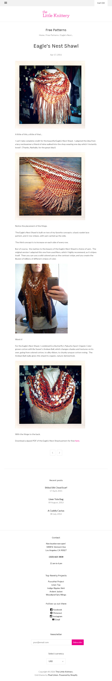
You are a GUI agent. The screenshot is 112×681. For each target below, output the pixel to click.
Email (57, 619)
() (101, 3)
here (77, 440)
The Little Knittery (64, 671)
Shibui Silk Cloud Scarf (56, 487)
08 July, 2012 (56, 514)
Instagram (57, 616)
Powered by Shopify (68, 675)
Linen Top (56, 585)
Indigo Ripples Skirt (56, 588)
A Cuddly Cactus (56, 510)
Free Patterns (52, 35)
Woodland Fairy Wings (56, 594)
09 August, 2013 (56, 502)
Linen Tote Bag (56, 499)
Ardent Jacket (56, 591)
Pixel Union (53, 675)
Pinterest (57, 613)
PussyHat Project (56, 581)
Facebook (57, 609)
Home (41, 35)
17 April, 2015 (56, 491)
